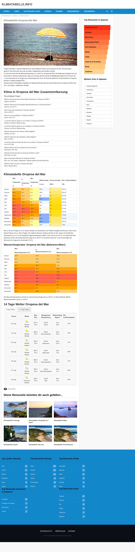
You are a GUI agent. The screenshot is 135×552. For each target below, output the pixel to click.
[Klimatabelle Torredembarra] (65, 434)
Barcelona (90, 97)
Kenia (60, 486)
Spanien (32, 474)
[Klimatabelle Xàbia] (65, 409)
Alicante (89, 93)
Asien (16, 11)
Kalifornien (5, 478)
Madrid (89, 120)
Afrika (6, 11)
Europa (47, 11)
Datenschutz (46, 531)
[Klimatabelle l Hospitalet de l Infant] (40, 409)
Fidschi (4, 511)
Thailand (61, 496)
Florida (4, 470)
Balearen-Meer (11, 388)
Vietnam (61, 500)
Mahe (60, 474)
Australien (5, 499)
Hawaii (4, 486)
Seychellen (62, 466)
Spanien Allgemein (92, 86)
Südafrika (62, 478)
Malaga (89, 116)
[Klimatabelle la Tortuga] (15, 409)
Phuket (61, 508)
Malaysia (61, 516)
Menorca (89, 112)
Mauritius (61, 470)
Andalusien (90, 90)
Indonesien (62, 512)
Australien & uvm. (32, 11)
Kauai (3, 482)
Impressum (60, 531)
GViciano (74, 64)
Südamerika (89, 11)
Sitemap (71, 531)
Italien (32, 466)
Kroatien (32, 470)
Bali (60, 504)
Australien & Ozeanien (8, 503)
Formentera (90, 101)
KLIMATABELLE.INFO (17, 4)
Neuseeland (5, 507)
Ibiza (88, 105)
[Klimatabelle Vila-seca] (40, 434)
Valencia (89, 123)
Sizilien (32, 478)
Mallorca (89, 108)
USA (3, 466)
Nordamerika (73, 11)
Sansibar (61, 482)
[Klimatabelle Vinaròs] (15, 434)
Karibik (59, 11)
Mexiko (4, 474)
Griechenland (34, 482)
